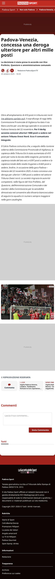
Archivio (5, 570)
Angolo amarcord (9, 533)
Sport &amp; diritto (10, 543)
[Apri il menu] (3, 3)
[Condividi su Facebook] (7, 70)
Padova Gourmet (9, 540)
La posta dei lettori (10, 530)
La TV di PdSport (9, 536)
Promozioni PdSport (10, 526)
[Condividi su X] (12, 70)
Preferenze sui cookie (11, 573)
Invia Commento (40, 430)
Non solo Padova (27, 9)
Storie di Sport (8, 520)
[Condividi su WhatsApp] (3, 70)
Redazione (6, 557)
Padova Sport (8, 9)
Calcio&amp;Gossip (10, 523)
